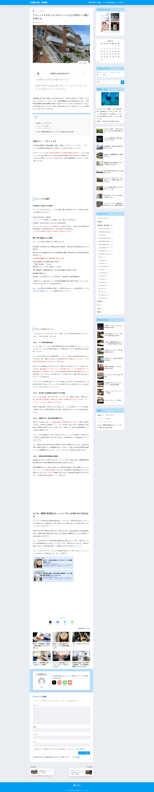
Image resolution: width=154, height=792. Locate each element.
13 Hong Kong (104, 266)
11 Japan (102, 260)
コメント (36, 705)
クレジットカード (103, 218)
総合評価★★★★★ (105, 238)
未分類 (100, 301)
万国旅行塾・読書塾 (38, 2)
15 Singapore (103, 273)
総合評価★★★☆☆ (105, 244)
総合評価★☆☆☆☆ (105, 250)
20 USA (102, 288)
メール (36, 734)
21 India (102, 291)
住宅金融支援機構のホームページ (43, 291)
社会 (99, 308)
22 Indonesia (103, 295)
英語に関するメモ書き (95, 2)
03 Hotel (102, 235)
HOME (78, 785)
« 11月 (98, 62)
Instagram (59, 685)
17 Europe (103, 279)
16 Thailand (103, 276)
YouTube (70, 685)
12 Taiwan (103, 263)
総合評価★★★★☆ (105, 241)
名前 (35, 727)
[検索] (122, 82)
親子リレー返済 (39, 220)
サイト (35, 742)
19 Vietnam (103, 285)
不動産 (88, 628)
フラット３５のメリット (44, 128)
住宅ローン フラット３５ (44, 123)
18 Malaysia (103, 282)
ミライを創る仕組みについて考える (113, 2)
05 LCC (102, 257)
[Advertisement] (45, 179)
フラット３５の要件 (43, 126)
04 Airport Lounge (105, 254)
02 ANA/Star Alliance (106, 232)
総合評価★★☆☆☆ (105, 247)
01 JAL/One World (105, 228)
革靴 (99, 312)
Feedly (65, 685)
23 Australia (103, 298)
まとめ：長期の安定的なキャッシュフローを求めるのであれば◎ (55, 131)
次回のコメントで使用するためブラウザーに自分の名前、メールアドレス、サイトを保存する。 (61, 749)
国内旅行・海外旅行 (104, 225)
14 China (102, 269)
